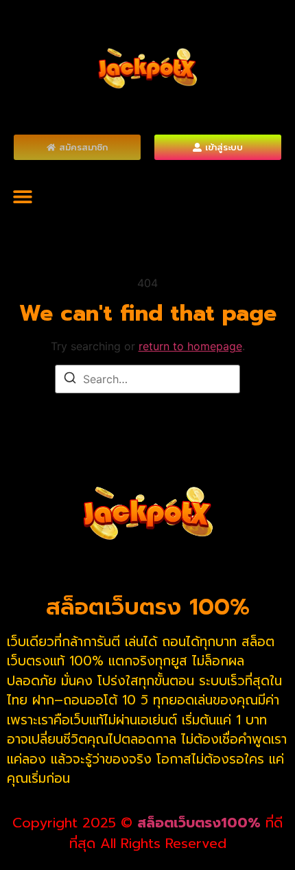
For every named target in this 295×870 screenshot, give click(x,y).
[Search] (70, 379)
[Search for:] (147, 379)
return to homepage (190, 346)
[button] (22, 196)
